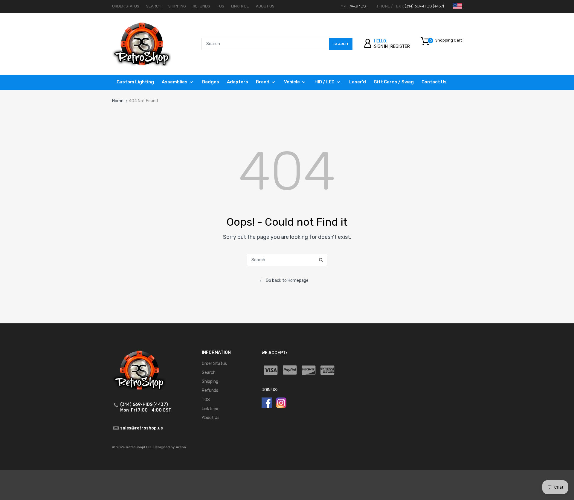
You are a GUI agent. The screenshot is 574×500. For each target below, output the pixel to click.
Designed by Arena (169, 447)
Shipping (177, 6)
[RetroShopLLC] (141, 43)
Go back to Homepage (287, 280)
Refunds (201, 6)
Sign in (381, 46)
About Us (265, 6)
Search (153, 6)
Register (400, 46)
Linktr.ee (240, 6)
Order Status (125, 6)
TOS (220, 6)
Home (117, 100)
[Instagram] (281, 402)
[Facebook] (267, 402)
